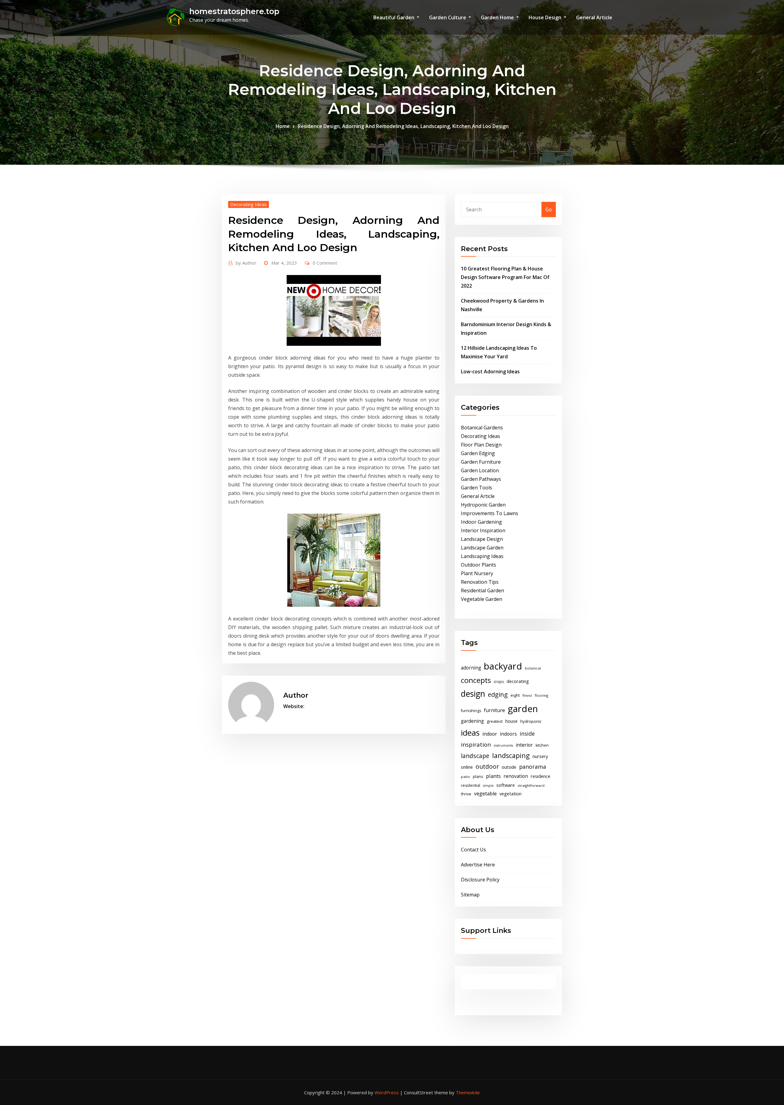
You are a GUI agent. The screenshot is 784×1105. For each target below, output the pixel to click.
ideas (470, 732)
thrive (466, 794)
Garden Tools (476, 487)
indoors (508, 734)
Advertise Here (478, 864)
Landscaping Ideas (482, 556)
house (511, 721)
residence (540, 776)
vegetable (485, 793)
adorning (471, 668)
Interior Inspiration (483, 530)
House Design (546, 17)
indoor (489, 733)
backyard (503, 666)
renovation (515, 776)
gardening (472, 721)
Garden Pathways (481, 479)
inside (527, 733)
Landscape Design (482, 539)
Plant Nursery (477, 573)
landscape (475, 756)
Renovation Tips (480, 582)
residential (470, 785)
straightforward (531, 785)
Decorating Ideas (248, 204)
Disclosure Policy (480, 879)
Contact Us (473, 849)
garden (523, 709)
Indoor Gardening (481, 522)
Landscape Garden (482, 547)
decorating (518, 681)
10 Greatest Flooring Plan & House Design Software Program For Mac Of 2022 (505, 277)
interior (524, 744)
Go (548, 209)
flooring (541, 695)
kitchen (542, 745)
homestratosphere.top (234, 11)
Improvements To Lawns (489, 513)
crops (499, 681)
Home (283, 126)
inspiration (476, 744)
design (473, 693)
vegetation (510, 793)
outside (509, 767)
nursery (540, 756)
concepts (476, 680)
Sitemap (470, 894)
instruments (503, 745)
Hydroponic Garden (483, 504)
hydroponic (530, 721)
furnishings (471, 710)
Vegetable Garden (481, 599)
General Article (594, 17)
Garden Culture (448, 17)
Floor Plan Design (481, 444)
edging (498, 694)
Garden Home (498, 17)
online (467, 767)
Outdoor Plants (478, 564)
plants (493, 776)
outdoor (487, 766)
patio (465, 776)
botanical (533, 668)
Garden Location (480, 470)
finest (527, 695)
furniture (494, 710)
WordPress (387, 1092)
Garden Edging (478, 453)
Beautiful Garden (394, 17)
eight (515, 695)
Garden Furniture (481, 461)
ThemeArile (468, 1092)
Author (246, 263)
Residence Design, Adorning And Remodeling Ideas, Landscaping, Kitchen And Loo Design (403, 126)
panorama (532, 766)
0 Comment (325, 263)
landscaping (511, 755)
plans (478, 776)
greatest (495, 721)
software (505, 785)
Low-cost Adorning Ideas (490, 371)
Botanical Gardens (482, 427)
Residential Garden (482, 590)
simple (488, 785)
